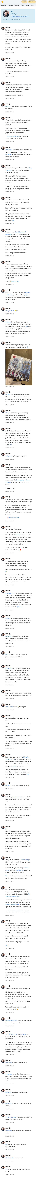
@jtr (6, 1144)
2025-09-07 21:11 (9, 915)
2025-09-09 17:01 (9, 851)
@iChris (7, 395)
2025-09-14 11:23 (9, 553)
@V (6, 1169)
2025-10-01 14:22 (9, 284)
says (26, 295)
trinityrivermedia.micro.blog (19, 16)
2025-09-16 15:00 (9, 448)
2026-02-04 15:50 (9, 98)
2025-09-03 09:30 (9, 1109)
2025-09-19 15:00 (9, 336)
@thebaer (8, 154)
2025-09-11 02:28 (9, 698)
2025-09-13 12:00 (9, 585)
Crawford (18, 535)
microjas (8, 27)
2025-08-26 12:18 (9, 1174)
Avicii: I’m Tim (20, 870)
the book (23, 1034)
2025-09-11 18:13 (9, 628)
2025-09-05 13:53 (9, 1066)
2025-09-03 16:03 (9, 1095)
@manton (8, 150)
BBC (14, 766)
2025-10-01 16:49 (9, 256)
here (27, 774)
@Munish (8, 456)
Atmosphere (18, 5)
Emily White (15, 281)
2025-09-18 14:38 (9, 386)
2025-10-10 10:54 (9, 160)
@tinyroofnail (9, 311)
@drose (7, 106)
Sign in (24, 1)
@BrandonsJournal (11, 1021)
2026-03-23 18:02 (9, 52)
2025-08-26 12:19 (9, 1149)
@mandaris (9, 707)
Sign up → (31, 1)
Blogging (3, 5)
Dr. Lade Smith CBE (13, 136)
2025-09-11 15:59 (9, 660)
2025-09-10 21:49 (9, 749)
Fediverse (10, 5)
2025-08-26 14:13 (9, 1136)
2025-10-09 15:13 (9, 192)
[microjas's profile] (3, 28)
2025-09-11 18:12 (9, 646)
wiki (10, 445)
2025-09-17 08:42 (9, 423)
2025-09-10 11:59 (9, 777)
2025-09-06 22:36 (9, 980)
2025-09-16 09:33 (9, 459)
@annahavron (9, 593)
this (27, 327)
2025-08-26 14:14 (9, 1122)
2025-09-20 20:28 (9, 314)
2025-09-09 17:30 (9, 820)
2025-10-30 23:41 (9, 112)
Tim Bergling (25, 860)
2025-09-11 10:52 (9, 685)
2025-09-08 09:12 (9, 881)
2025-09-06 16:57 (9, 1054)
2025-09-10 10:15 (9, 788)
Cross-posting (25, 5)
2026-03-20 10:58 (9, 76)
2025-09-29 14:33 (9, 302)
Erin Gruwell (13, 1034)
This (6, 876)
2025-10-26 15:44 (9, 141)
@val (6, 654)
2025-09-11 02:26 (9, 710)
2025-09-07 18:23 (9, 948)
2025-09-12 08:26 (9, 610)
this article (17, 797)
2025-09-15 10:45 (9, 491)
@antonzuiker (9, 1158)
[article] (18, 40)
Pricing (32, 5)
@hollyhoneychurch (11, 1117)
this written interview (12, 904)
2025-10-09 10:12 (9, 224)
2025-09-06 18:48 (9, 1026)
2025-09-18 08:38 (9, 404)
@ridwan (8, 322)
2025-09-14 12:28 (9, 521)
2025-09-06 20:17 (9, 1012)
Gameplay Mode (14, 518)
